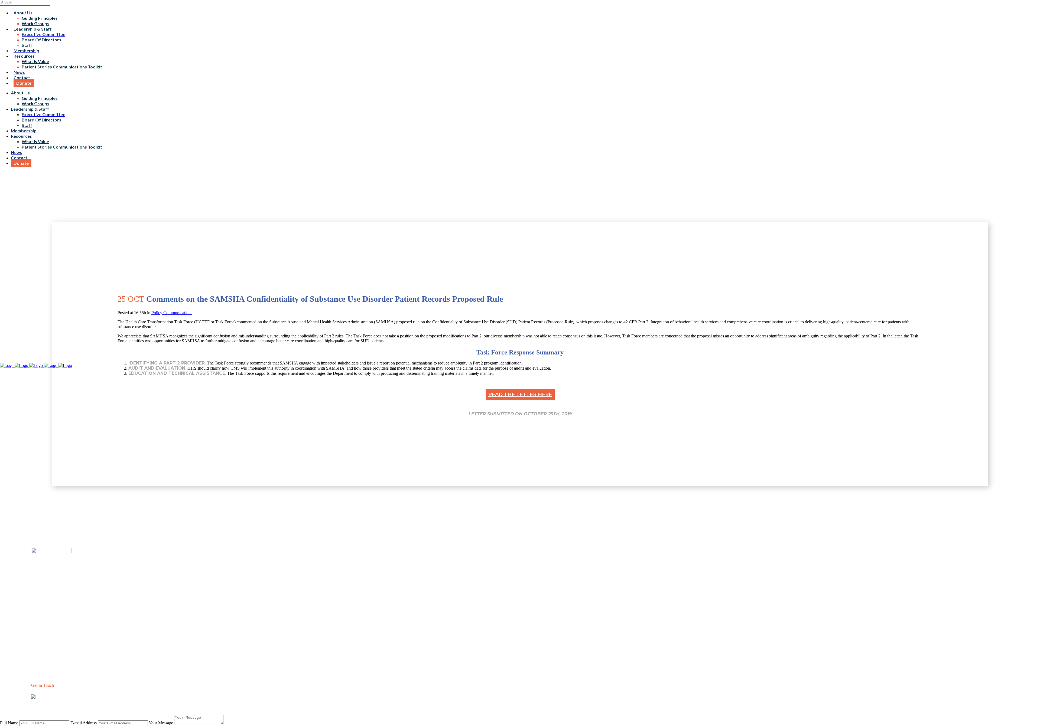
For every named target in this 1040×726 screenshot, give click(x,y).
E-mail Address (83, 723)
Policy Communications (171, 312)
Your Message (161, 723)
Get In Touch (42, 685)
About (36, 607)
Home (36, 602)
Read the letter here (520, 395)
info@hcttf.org (43, 650)
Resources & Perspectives (53, 611)
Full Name (9, 723)
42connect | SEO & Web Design (133, 706)
